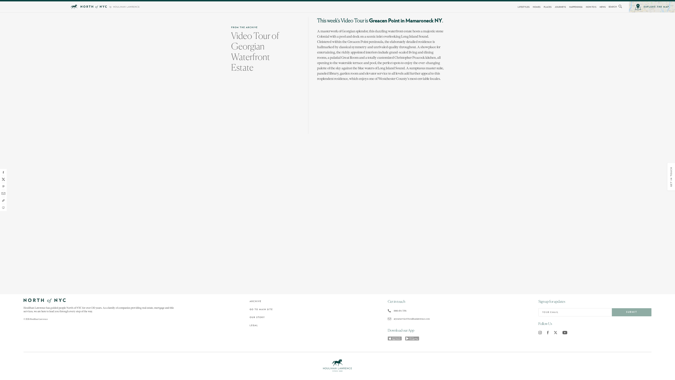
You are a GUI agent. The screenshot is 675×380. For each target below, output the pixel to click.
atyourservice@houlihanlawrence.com (412, 319)
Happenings (575, 7)
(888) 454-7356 (400, 310)
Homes (536, 7)
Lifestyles (523, 7)
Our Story (257, 317)
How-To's (591, 7)
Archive (255, 301)
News (603, 7)
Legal (254, 325)
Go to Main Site (261, 309)
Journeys (560, 7)
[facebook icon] (548, 332)
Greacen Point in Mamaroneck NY (405, 20)
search (613, 7)
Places (547, 7)
